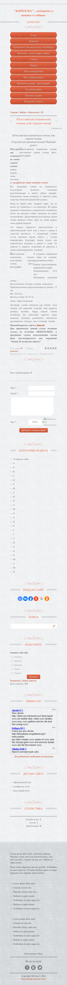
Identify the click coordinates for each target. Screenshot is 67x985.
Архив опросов (29, 680)
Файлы (23, 112)
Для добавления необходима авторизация (33, 756)
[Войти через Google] (41, 598)
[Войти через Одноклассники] (47, 598)
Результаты (15, 680)
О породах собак (21, 459)
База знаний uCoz (21, 790)
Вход (40, 953)
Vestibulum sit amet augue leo (26, 900)
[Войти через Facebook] (30, 598)
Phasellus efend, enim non (24, 891)
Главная (13, 112)
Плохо (17, 668)
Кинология (34, 112)
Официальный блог (22, 782)
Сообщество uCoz (21, 786)
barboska (14, 351)
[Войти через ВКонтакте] (25, 598)
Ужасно (17, 673)
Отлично (18, 656)
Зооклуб (41, 325)
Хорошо (18, 660)
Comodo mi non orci (22, 887)
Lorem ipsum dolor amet (24, 883)
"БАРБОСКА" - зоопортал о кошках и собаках (33, 13)
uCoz (43, 978)
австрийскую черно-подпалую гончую (30, 182)
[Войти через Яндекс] (36, 598)
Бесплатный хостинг (31, 978)
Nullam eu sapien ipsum (23, 895)
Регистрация (30, 953)
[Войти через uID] (20, 598)
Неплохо (18, 664)
